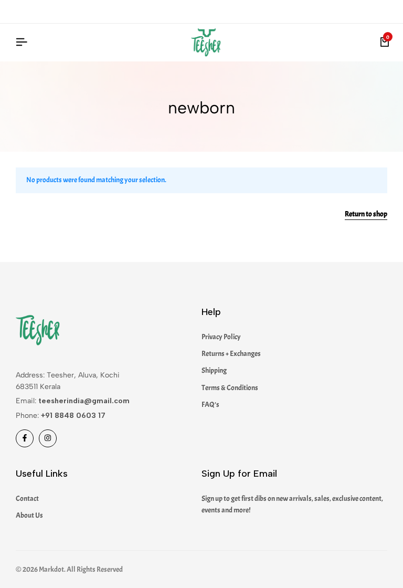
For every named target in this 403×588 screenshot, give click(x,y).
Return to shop (366, 214)
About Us (29, 515)
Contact (27, 498)
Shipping (214, 370)
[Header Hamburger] (21, 42)
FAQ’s (210, 404)
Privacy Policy (221, 336)
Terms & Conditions (230, 387)
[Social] (25, 438)
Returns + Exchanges (231, 353)
